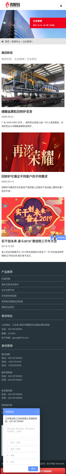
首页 (7, 41)
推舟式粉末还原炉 (10, 284)
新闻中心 (16, 41)
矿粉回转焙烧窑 (9, 295)
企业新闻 (27, 41)
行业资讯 (32, 59)
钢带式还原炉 (8, 307)
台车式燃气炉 (8, 289)
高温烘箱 (6, 278)
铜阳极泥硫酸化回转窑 (12, 301)
